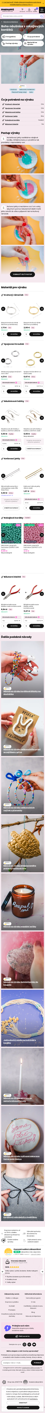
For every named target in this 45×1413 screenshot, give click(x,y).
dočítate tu (34, 1399)
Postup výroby (12, 43)
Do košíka (14, 334)
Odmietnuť (23, 1403)
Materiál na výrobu (32, 43)
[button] (42, 309)
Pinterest (29, 1344)
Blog (33, 1312)
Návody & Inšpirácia (10, 22)
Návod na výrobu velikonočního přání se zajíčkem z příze (22, 751)
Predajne (11, 1310)
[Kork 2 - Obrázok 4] (22, 260)
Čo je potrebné (33, 37)
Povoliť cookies (23, 1407)
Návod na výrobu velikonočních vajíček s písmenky (19, 809)
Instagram (24, 1344)
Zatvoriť (43, 3)
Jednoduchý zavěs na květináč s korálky (19, 1041)
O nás (33, 1302)
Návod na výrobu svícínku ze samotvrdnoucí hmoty (17, 1099)
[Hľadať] (41, 16)
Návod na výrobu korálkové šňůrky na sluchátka (22, 692)
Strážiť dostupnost (34, 449)
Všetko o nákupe (12, 1298)
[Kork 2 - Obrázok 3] (22, 230)
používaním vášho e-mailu (31, 1368)
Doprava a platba (11, 1302)
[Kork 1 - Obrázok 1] (22, 159)
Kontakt (12, 1306)
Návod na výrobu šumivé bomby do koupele (20, 983)
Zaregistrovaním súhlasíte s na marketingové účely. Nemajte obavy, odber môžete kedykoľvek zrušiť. (22, 1370)
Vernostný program (33, 1298)
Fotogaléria (11, 37)
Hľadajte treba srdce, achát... (13, 16)
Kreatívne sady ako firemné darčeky (12, 1315)
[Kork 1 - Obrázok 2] (22, 188)
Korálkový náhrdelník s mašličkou (20, 1217)
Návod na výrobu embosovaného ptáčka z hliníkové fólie (19, 867)
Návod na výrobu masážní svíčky (19, 926)
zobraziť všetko (36, 1254)
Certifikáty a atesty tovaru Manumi (33, 1307)
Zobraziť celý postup (22, 274)
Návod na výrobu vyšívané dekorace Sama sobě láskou (21, 1157)
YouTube (34, 1344)
